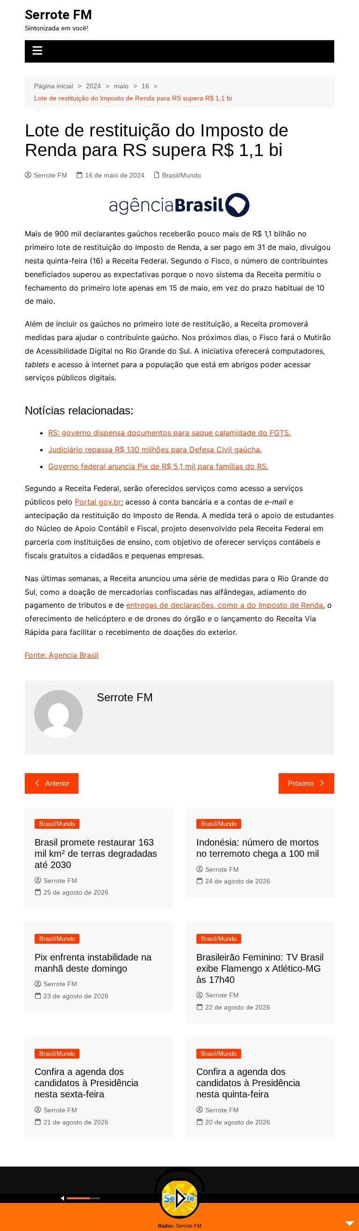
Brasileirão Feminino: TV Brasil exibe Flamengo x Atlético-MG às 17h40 (259, 968)
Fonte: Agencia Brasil (62, 655)
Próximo (301, 783)
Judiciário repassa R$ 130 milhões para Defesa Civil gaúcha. (155, 449)
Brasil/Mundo (181, 175)
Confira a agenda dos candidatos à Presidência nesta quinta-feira (248, 1083)
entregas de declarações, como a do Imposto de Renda (224, 605)
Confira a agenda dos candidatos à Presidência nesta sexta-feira (86, 1083)
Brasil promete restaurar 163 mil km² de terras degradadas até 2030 (96, 853)
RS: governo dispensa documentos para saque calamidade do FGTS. (169, 432)
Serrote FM (58, 14)
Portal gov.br (98, 501)
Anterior (57, 783)
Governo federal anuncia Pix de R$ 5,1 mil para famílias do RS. (158, 466)
